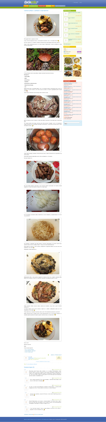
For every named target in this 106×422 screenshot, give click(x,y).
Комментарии (42, 5)
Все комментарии (68, 118)
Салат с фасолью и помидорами (73, 33)
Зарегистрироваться (60, 5)
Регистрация (76, 2)
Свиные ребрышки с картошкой (30, 350)
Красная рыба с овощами (67, 109)
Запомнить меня (68, 51)
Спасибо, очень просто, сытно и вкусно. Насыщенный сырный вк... (70, 83)
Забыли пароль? (67, 53)
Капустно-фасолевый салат (73, 23)
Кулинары (48, 5)
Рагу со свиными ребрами (29, 349)
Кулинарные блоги (33, 5)
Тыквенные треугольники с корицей (74, 12)
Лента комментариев (68, 117)
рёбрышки (35, 364)
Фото (53, 5)
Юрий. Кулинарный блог (35, 359)
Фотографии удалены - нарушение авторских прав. (72, 114)
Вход (81, 2)
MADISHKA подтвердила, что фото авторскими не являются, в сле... (72, 86)
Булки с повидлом (71, 17)
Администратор (66, 84)
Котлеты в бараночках (40, 361)
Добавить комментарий (29, 414)
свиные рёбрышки (30, 364)
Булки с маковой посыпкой (72, 28)
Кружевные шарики (66, 88)
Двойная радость (66, 95)
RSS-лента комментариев (38, 414)
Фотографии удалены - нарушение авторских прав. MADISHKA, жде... (72, 90)
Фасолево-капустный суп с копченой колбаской (74, 39)
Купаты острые (46, 361)
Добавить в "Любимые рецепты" (56, 354)
